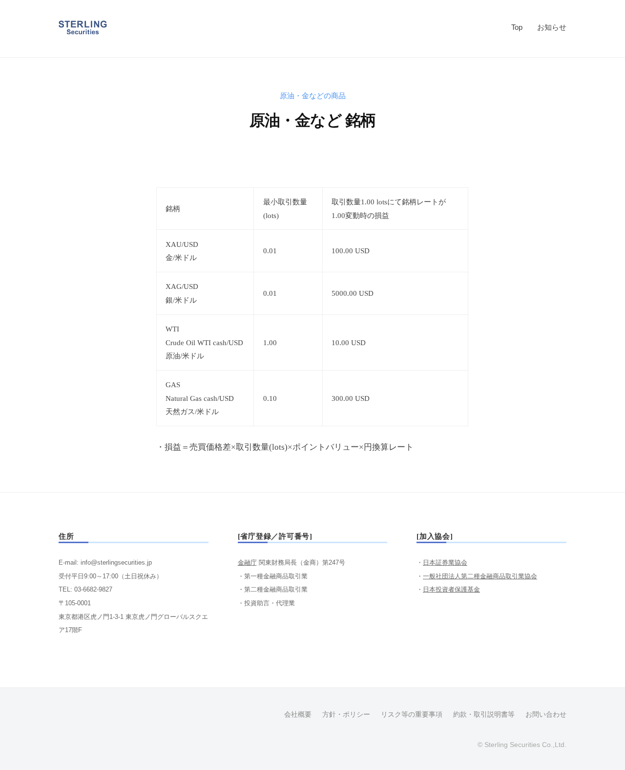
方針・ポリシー (346, 714)
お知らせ (551, 27)
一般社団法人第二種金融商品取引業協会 (480, 576)
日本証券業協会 (445, 562)
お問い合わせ (545, 714)
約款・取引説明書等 (484, 714)
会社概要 (298, 714)
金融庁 (247, 562)
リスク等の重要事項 (411, 714)
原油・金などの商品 (313, 95)
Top (516, 27)
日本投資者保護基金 (451, 589)
